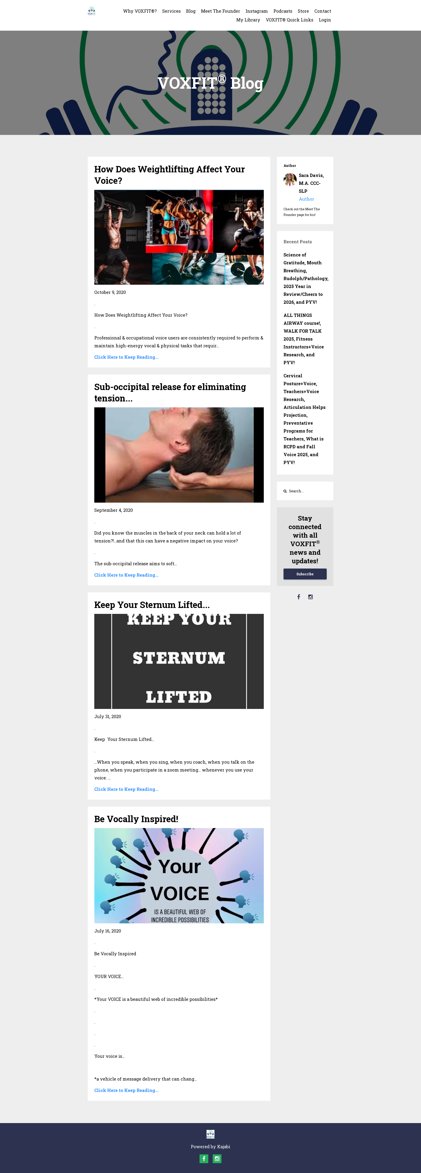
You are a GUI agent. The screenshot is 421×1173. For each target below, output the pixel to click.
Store (303, 11)
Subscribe (305, 574)
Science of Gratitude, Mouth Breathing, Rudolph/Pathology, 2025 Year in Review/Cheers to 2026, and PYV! (305, 278)
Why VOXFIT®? (140, 11)
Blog (191, 11)
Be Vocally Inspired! (136, 819)
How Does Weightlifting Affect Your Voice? (169, 174)
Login (325, 20)
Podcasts (282, 11)
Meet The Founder (220, 11)
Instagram (257, 11)
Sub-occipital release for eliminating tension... (170, 392)
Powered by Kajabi (210, 1146)
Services (171, 11)
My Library (248, 20)
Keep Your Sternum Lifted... (152, 604)
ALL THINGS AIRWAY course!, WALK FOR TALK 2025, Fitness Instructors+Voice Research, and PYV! (304, 338)
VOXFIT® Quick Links (289, 20)
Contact (322, 11)
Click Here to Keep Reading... (126, 357)
